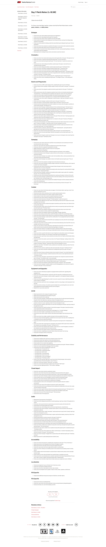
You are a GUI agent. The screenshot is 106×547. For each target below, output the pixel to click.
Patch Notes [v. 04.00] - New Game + (23, 29)
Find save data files (35, 514)
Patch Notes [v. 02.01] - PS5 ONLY (38, 507)
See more (19, 50)
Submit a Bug (80, 2)
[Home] (27, 2)
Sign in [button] (86, 2)
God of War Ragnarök (29, 6)
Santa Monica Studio (21, 6)
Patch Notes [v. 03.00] (35, 512)
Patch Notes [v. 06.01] (22, 41)
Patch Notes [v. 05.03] (22, 13)
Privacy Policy (57, 541)
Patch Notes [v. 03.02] (35, 516)
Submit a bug (57, 500)
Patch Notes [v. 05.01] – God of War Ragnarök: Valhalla (23, 18)
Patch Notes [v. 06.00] (22, 44)
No (56, 494)
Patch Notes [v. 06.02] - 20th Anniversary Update (23, 37)
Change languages (35, 510)
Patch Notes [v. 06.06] (22, 33)
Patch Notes (37, 6)
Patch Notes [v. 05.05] (22, 48)
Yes (50, 494)
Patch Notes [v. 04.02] (22, 22)
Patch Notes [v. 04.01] (22, 25)
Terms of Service (45, 541)
